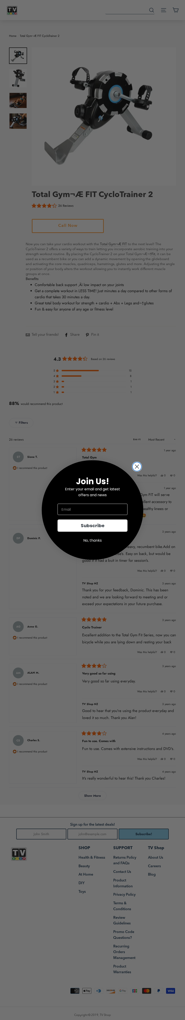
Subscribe (92, 525)
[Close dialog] (136, 466)
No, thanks (92, 540)
